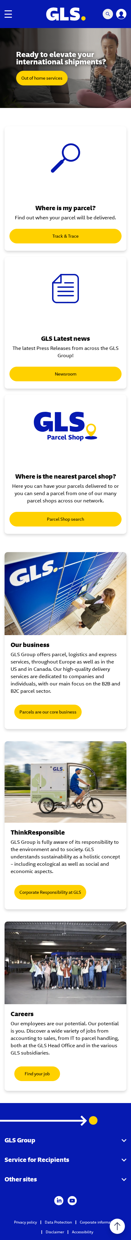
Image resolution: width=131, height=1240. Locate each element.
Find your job (37, 1073)
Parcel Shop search (65, 519)
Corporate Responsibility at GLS (50, 892)
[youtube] (72, 1200)
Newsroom (65, 374)
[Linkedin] (58, 1200)
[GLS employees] (65, 963)
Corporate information (98, 1222)
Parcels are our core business (47, 712)
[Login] (121, 14)
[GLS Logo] (65, 14)
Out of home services (41, 78)
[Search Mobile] (108, 14)
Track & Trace (65, 236)
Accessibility (82, 1232)
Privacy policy (25, 1222)
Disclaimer (55, 1232)
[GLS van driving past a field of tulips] (65, 782)
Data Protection (58, 1222)
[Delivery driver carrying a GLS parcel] (65, 593)
